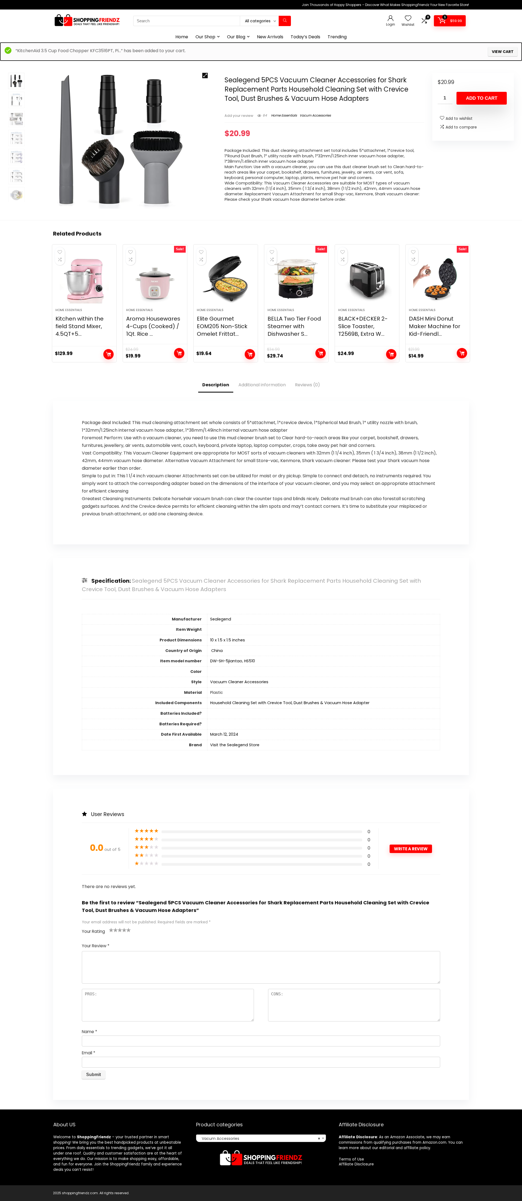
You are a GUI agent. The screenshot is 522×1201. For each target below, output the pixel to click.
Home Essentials (284, 115)
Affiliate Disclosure (356, 1164)
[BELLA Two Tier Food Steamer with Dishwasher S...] (296, 279)
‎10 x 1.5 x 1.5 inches (227, 640)
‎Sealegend (220, 619)
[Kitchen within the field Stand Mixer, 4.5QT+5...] (84, 279)
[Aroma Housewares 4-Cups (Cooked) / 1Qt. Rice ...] (155, 279)
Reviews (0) (307, 385)
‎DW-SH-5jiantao (226, 661)
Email (88, 1053)
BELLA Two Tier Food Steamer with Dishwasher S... (294, 326)
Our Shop (205, 37)
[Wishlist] (408, 18)
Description (215, 385)
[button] (205, 75)
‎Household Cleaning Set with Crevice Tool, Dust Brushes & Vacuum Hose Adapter (289, 702)
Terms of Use (351, 1159)
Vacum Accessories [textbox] (259, 1138)
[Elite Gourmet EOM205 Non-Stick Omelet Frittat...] (225, 279)
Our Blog (236, 37)
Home (181, 37)
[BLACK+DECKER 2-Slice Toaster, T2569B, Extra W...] (367, 279)
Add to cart (481, 98)
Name (89, 1031)
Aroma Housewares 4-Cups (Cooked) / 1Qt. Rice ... (153, 326)
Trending (337, 37)
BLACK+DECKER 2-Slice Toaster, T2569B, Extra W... (363, 326)
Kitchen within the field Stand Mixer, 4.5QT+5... (79, 326)
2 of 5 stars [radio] (113, 930)
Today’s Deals (305, 37)
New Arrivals (270, 37)
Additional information (262, 385)
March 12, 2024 (224, 734)
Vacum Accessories (315, 115)
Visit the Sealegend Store (234, 745)
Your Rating (93, 931)
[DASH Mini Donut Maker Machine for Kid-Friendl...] (438, 279)
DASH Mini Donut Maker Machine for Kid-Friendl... (434, 326)
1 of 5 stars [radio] (111, 930)
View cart (503, 51)
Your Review (95, 946)
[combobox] (261, 1138)
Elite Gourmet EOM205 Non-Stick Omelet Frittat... (222, 326)
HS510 (249, 661)
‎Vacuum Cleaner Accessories (239, 682)
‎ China (216, 650)
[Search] (285, 21)
